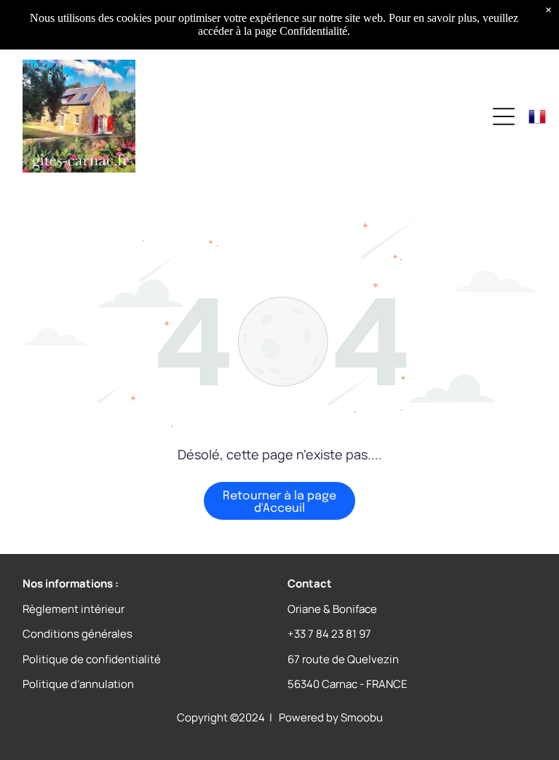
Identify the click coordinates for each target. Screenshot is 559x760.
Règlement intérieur (73, 609)
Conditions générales (77, 633)
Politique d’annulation (78, 684)
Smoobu (362, 717)
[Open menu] (504, 116)
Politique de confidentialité (92, 659)
